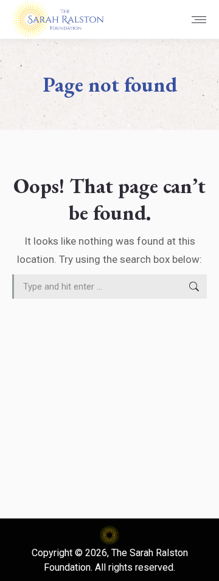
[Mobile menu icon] (199, 19)
